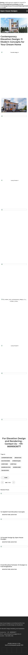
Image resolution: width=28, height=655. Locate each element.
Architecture (6, 514)
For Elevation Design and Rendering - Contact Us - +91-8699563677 (14, 442)
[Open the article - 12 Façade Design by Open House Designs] (14, 527)
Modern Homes (17, 467)
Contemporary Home (6, 457)
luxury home (4, 464)
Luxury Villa (13, 464)
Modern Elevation (5, 467)
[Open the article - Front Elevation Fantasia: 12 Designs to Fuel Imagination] (14, 554)
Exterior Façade (16, 461)
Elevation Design (5, 461)
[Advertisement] (14, 82)
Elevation (14, 514)
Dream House (18, 457)
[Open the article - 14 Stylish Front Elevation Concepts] (14, 501)
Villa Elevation (5, 470)
